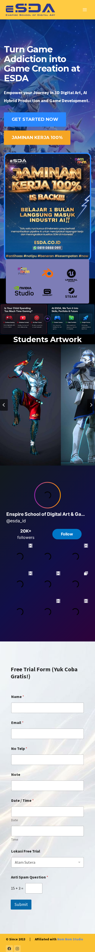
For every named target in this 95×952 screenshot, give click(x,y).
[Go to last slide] (4, 405)
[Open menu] (84, 9)
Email (17, 722)
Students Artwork (47, 339)
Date (14, 820)
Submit (21, 904)
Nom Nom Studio (70, 939)
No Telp (19, 748)
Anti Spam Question (29, 877)
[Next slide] (91, 405)
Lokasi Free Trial (25, 851)
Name (17, 696)
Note (15, 774)
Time (14, 839)
